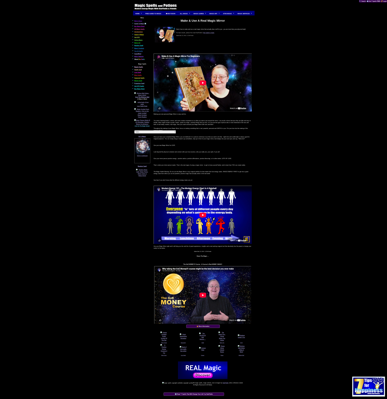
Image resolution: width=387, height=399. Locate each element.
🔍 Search (362, 1)
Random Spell (142, 166)
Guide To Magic (139, 23)
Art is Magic (142, 136)
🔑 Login (384, 1)
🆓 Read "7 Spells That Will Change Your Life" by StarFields (194, 394)
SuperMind (137, 54)
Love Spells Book (142, 106)
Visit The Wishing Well (142, 97)
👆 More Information (203, 326)
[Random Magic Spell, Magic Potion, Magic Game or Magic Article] (142, 176)
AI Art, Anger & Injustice (142, 155)
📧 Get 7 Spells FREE (373, 1)
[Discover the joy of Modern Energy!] (202, 379)
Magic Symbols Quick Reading (142, 116)
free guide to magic (208, 32)
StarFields (225, 383)
